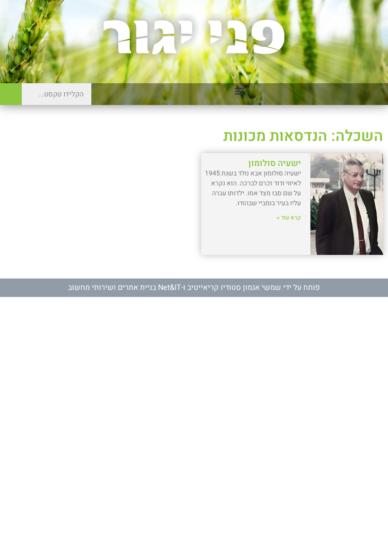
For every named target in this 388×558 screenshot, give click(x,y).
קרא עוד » (289, 217)
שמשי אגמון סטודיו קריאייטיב (234, 287)
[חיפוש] (11, 94)
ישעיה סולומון (274, 163)
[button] (239, 91)
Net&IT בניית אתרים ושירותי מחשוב (124, 287)
